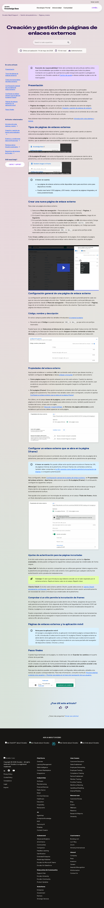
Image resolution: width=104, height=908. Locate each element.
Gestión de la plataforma (28, 15)
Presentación (9, 69)
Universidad (56, 8)
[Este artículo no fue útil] (66, 708)
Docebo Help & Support (10, 15)
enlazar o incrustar (66, 375)
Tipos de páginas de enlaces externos (11, 74)
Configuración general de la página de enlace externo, (65, 478)
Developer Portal (43, 8)
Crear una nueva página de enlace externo (12, 80)
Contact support (15, 164)
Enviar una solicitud (71, 716)
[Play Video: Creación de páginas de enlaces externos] (63, 268)
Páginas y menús (44, 15)
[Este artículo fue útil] (60, 708)
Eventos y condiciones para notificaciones (12, 139)
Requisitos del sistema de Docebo (12, 152)
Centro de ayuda (66, 75)
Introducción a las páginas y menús (11, 125)
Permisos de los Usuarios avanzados (11, 146)
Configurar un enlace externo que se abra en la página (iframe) (52, 395)
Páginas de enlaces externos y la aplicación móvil (11, 103)
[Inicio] (11, 9)
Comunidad (67, 8)
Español (95, 8)
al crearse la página (76, 318)
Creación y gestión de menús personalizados (12, 131)
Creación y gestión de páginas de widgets (77, 108)
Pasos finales (9, 109)
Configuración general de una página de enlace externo (12, 87)
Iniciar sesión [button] (95, 2)
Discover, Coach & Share (53, 407)
